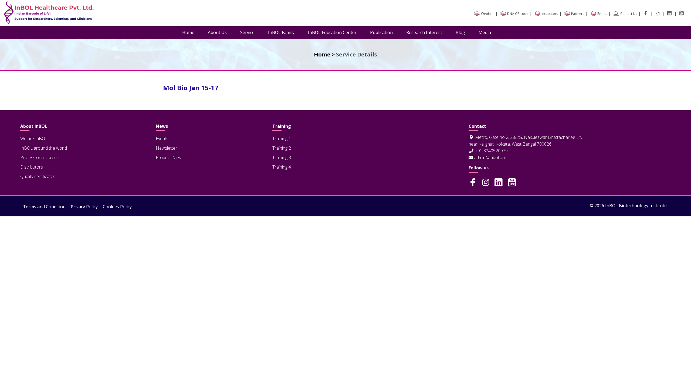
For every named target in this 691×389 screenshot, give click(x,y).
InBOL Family (281, 32)
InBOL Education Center (332, 32)
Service (247, 32)
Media (485, 32)
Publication (381, 32)
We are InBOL (34, 139)
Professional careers (40, 157)
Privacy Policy (84, 207)
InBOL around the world (43, 148)
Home (188, 32)
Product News (170, 157)
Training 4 (281, 167)
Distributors (31, 167)
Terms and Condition (44, 207)
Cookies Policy (117, 207)
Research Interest (424, 32)
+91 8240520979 (491, 151)
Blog (460, 32)
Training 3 (281, 157)
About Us (217, 32)
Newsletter (166, 148)
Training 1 (281, 139)
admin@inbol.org (489, 157)
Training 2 (281, 148)
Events (162, 139)
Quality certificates (37, 176)
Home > (324, 54)
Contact (477, 126)
